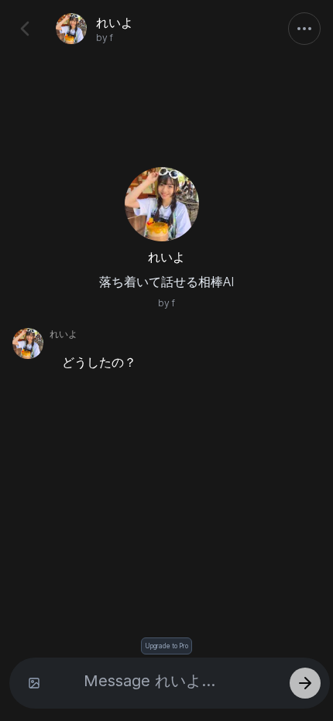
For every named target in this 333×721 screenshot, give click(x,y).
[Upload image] (34, 683)
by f (104, 37)
